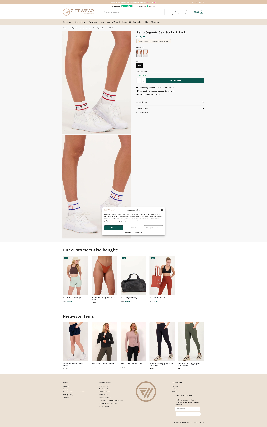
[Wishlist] (85, 259)
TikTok (174, 392)
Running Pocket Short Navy (73, 365)
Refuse (133, 220)
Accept (113, 220)
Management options (153, 220)
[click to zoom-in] (96, 186)
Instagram (176, 389)
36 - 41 (139, 65)
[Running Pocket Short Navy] (76, 341)
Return (65, 389)
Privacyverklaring (137, 224)
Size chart (143, 71)
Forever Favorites (85, 28)
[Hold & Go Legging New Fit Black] (162, 341)
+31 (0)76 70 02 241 (106, 406)
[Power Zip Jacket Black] (104, 341)
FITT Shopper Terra (158, 297)
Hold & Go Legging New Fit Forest (190, 365)
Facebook (175, 386)
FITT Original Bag (129, 297)
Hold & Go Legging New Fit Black (161, 365)
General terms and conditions (74, 392)
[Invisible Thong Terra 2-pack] (104, 275)
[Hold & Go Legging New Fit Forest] (191, 341)
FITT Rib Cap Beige (72, 297)
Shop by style (73, 28)
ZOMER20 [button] (153, 41)
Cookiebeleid (127, 224)
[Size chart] (137, 71)
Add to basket (175, 80)
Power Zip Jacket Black (103, 364)
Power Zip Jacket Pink (131, 364)
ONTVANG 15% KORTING (188, 414)
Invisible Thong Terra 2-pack (103, 298)
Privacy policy (68, 395)
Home (64, 28)
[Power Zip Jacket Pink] (133, 341)
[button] (162, 202)
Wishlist (185, 14)
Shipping (66, 386)
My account (175, 14)
